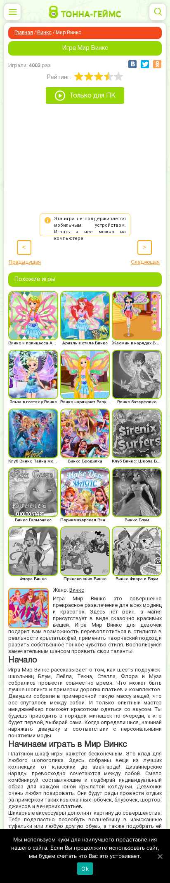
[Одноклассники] (157, 64)
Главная (23, 32)
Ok (85, 868)
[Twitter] (145, 64)
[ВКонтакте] (132, 64)
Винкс (44, 32)
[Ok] (160, 856)
